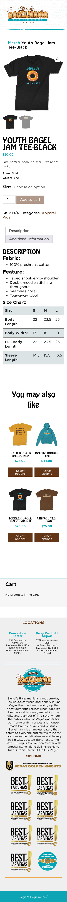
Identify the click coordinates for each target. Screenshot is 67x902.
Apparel (49, 213)
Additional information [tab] (29, 239)
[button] (57, 59)
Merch (14, 43)
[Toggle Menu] (63, 10)
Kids (6, 217)
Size (6, 187)
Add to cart (30, 199)
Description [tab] (19, 230)
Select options (20, 472)
